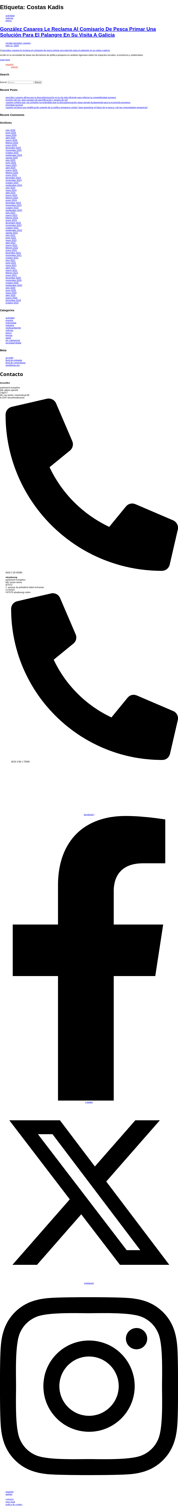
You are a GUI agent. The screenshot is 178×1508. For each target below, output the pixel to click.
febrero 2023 (12, 218)
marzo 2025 (11, 170)
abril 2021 (10, 268)
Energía (9, 320)
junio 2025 (11, 163)
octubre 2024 (12, 183)
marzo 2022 (11, 245)
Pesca (9, 20)
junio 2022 (11, 238)
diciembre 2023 (13, 203)
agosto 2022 (12, 233)
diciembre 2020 (13, 278)
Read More (5, 60)
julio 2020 (10, 288)
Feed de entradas (14, 360)
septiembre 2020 (14, 285)
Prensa (9, 335)
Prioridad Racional (14, 105)
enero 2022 (11, 250)
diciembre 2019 (13, 300)
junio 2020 (11, 290)
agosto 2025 (12, 158)
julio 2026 (10, 130)
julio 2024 (10, 188)
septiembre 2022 (14, 230)
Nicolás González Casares (18, 43)
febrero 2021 (12, 273)
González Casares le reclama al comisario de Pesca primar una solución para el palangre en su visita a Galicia (78, 32)
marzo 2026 (11, 140)
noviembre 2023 (14, 205)
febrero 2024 (12, 198)
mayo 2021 (11, 265)
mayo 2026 (11, 135)
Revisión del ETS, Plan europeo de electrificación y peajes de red (37, 100)
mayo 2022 (11, 240)
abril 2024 (10, 193)
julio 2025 (10, 160)
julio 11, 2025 (12, 45)
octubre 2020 (12, 283)
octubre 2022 (12, 228)
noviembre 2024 (14, 180)
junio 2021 (11, 263)
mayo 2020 (11, 293)
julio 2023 (10, 213)
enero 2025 (11, 175)
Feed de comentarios (16, 363)
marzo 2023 (11, 215)
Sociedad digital (13, 343)
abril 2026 (10, 138)
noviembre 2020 (14, 280)
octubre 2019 (12, 303)
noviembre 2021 (14, 255)
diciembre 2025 (13, 148)
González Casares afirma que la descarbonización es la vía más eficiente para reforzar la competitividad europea (61, 97)
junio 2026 (11, 133)
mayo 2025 (11, 165)
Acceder (9, 358)
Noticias (9, 18)
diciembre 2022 (13, 223)
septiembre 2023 (14, 210)
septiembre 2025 (14, 155)
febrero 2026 (12, 143)
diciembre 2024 (13, 178)
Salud (8, 338)
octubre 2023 (12, 208)
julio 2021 (10, 260)
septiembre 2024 (14, 185)
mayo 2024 (11, 190)
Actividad (10, 15)
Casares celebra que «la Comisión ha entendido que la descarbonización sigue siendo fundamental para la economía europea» (68, 102)
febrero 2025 (12, 173)
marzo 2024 (11, 195)
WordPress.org (13, 365)
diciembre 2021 (13, 253)
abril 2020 (10, 295)
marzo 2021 (11, 270)
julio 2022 (10, 235)
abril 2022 (10, 243)
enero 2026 (11, 145)
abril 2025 (10, 168)
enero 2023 (11, 220)
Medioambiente (13, 328)
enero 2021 (11, 275)
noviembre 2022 (14, 225)
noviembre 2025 (14, 150)
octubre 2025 (12, 153)
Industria (10, 325)
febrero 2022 (12, 248)
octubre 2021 (12, 258)
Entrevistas (11, 323)
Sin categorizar (13, 340)
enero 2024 (11, 200)
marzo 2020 (11, 298)
